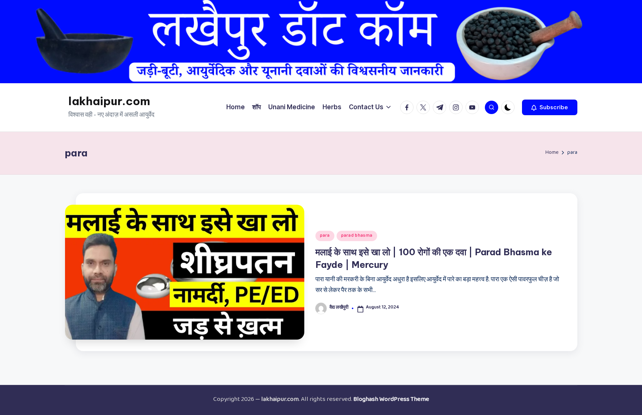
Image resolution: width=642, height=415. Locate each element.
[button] (549, 107)
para (325, 235)
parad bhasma (357, 235)
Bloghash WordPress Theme (391, 400)
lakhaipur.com (109, 101)
